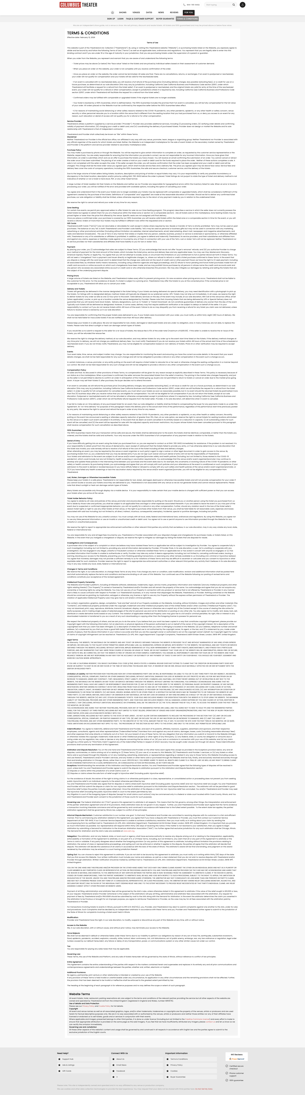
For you (189, 12)
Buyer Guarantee (165, 18)
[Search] (234, 4)
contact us (210, 1022)
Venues (136, 12)
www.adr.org (128, 831)
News (161, 12)
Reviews (174, 12)
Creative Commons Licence (197, 1019)
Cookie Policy (105, 1006)
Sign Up (111, 18)
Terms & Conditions (187, 18)
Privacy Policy (88, 1006)
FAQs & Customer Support (140, 18)
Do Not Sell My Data (203, 1089)
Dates (149, 12)
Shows (122, 12)
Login (121, 18)
